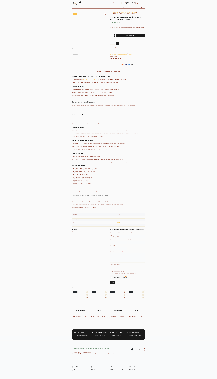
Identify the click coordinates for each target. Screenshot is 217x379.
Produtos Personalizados (134, 370)
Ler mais (84, 316)
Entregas (111, 367)
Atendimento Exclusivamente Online (117, 369)
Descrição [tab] (99, 71)
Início (74, 7)
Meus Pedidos (113, 365)
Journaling (74, 369)
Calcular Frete (112, 40)
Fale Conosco (93, 370)
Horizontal (125, 53)
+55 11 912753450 (131, 2)
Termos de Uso (132, 367)
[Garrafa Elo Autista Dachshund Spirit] (117, 298)
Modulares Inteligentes (76, 366)
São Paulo (119, 217)
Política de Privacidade (133, 369)
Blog (85, 7)
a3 (110, 54)
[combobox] (103, 2)
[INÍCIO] (77, 3)
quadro (122, 54)
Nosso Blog (93, 367)
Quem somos (93, 365)
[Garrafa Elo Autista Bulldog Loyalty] (136, 298)
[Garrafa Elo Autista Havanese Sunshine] (80, 298)
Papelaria (74, 367)
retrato (125, 54)
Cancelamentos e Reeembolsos (135, 366)
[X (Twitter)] (111, 58)
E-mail (129, 239)
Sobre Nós (91, 7)
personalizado (115, 54)
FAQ (92, 366)
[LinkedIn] (115, 58)
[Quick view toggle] (87, 297)
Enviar (113, 282)
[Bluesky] (120, 58)
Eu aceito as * (118, 271)
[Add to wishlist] (87, 292)
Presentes (130, 53)
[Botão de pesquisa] (123, 2)
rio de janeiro (130, 54)
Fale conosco (98, 7)
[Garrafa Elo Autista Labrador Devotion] (99, 298)
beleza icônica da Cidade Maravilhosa (90, 79)
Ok (117, 43)
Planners (73, 365)
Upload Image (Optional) (115, 264)
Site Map (111, 370)
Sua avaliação (112, 236)
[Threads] (118, 58)
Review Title (112, 245)
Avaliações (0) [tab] (117, 71)
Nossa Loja (93, 369)
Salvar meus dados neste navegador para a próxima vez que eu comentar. (124, 273)
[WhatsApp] (116, 58)
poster (119, 54)
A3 (117, 225)
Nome (111, 239)
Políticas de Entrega (133, 365)
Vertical (118, 222)
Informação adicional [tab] (107, 71)
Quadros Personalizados (137, 53)
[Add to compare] (87, 295)
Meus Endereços (113, 366)
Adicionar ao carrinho (130, 35)
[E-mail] (137, 3)
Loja (79, 7)
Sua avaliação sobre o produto (116, 251)
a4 (111, 54)
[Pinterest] (113, 58)
